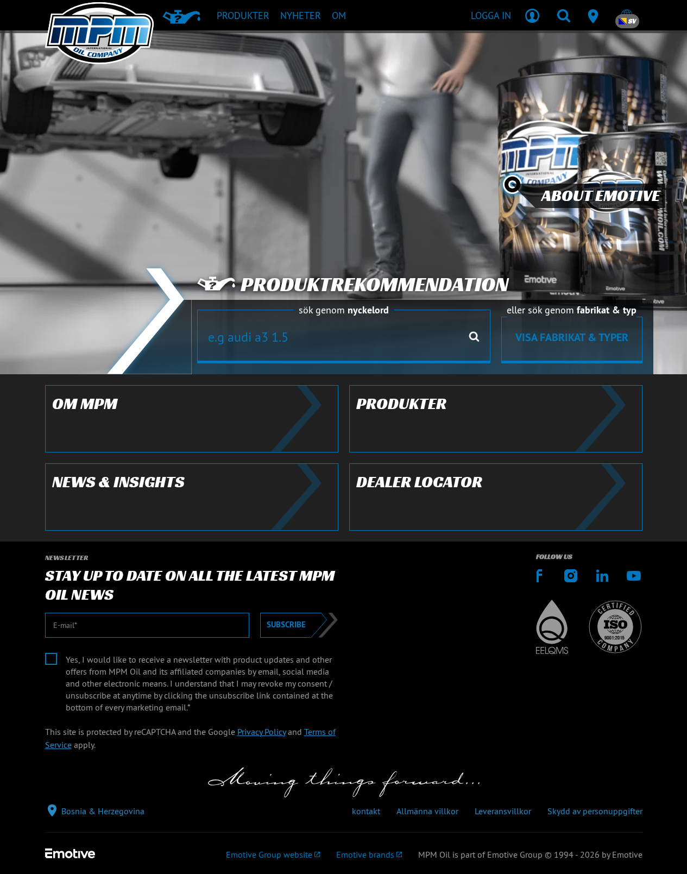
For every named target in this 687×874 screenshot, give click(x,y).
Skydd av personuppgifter (594, 811)
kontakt (366, 811)
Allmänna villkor (427, 811)
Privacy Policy (261, 731)
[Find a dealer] (595, 15)
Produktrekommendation (374, 284)
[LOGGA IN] (532, 15)
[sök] (563, 15)
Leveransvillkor (503, 811)
